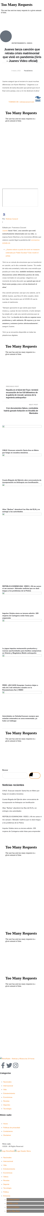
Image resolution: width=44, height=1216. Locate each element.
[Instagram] (16, 1065)
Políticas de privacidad (11, 1127)
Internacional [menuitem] (8, 1161)
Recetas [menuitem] (6, 1180)
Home (5, 1124)
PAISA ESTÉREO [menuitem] (13, 1207)
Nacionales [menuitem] (7, 1157)
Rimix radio (6, 1144)
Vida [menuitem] (5, 1165)
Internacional (8, 1086)
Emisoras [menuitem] (6, 1196)
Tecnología (7, 1109)
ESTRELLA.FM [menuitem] (12, 1203)
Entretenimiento (9, 1093)
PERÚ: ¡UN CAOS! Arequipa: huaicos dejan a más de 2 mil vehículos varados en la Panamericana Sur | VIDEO (20, 687)
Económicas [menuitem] (7, 1173)
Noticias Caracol (12, 219)
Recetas (6, 1101)
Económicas (7, 1097)
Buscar (5, 770)
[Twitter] (9, 1065)
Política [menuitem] (6, 1192)
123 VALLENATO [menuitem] (13, 1199)
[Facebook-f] (3, 1065)
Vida (5, 1089)
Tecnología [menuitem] (7, 1188)
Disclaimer (7, 1135)
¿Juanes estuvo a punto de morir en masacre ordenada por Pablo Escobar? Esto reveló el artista (23, 253)
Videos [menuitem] (5, 1177)
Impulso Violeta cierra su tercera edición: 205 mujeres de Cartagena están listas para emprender (20, 615)
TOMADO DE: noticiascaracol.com (21, 102)
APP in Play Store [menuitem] (13, 1211)
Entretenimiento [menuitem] (9, 1169)
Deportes (6, 1105)
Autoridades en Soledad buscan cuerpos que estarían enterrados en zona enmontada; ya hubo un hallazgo (20, 718)
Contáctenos (8, 1131)
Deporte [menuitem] (6, 1184)
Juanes (5, 231)
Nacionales (7, 1082)
